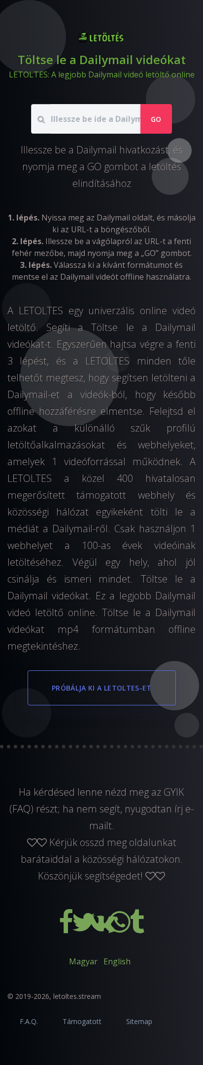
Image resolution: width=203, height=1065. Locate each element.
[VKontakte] (102, 928)
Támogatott (82, 1021)
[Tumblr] (137, 928)
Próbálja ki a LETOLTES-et (102, 688)
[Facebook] (67, 928)
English (117, 961)
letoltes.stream (77, 996)
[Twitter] (85, 928)
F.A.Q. (29, 1021)
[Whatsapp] (120, 928)
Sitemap (139, 1021)
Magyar (83, 961)
